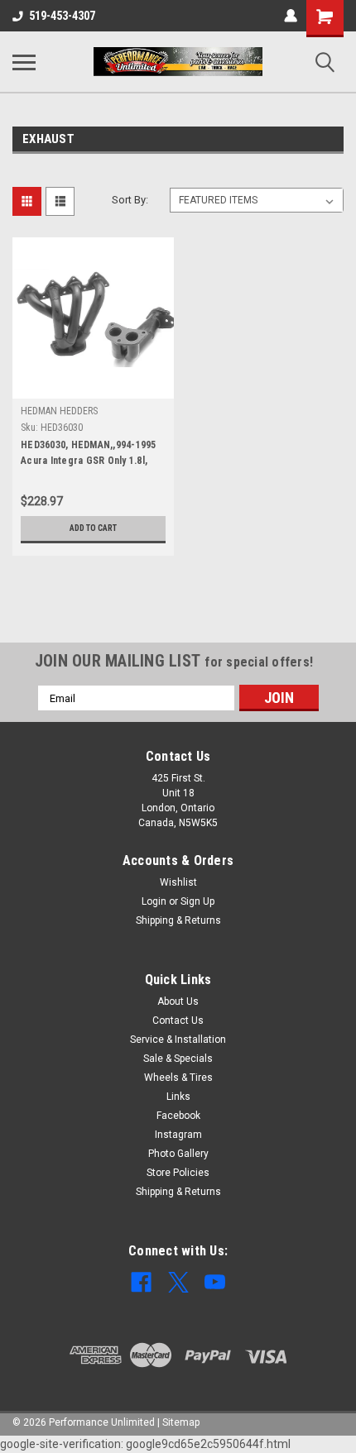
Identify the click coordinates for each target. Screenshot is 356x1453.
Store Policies (178, 1172)
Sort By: (130, 200)
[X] (178, 1282)
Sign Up (197, 901)
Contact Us (178, 1020)
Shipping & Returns (178, 920)
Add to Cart (93, 528)
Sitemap (181, 1422)
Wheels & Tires (178, 1077)
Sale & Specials (178, 1058)
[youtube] (214, 1282)
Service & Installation (178, 1039)
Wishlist (178, 882)
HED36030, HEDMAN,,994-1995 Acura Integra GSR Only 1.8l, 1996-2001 (88, 455)
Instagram (178, 1134)
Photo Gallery (178, 1153)
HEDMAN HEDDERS (59, 411)
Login (154, 901)
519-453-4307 (62, 15)
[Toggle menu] (24, 62)
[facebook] (141, 1282)
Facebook (178, 1115)
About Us (178, 1001)
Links (178, 1096)
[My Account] (290, 15)
